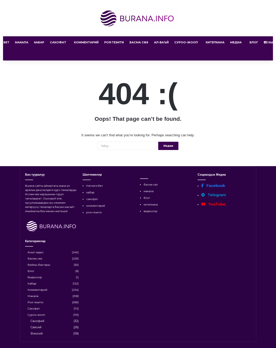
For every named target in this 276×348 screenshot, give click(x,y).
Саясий (36, 327)
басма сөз (151, 184)
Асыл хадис (35, 252)
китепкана (151, 204)
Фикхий (37, 333)
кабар (90, 192)
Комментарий (86, 42)
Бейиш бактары (38, 264)
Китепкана (215, 42)
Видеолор (34, 277)
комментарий (95, 205)
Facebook (215, 185)
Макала (21, 42)
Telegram (216, 195)
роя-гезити (94, 212)
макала (149, 191)
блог (147, 197)
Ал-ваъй (161, 42)
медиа (236, 42)
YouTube (216, 204)
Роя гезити (114, 42)
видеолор (150, 211)
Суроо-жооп (186, 42)
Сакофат (58, 42)
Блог (254, 42)
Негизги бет (94, 185)
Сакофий (37, 321)
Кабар (39, 42)
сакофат (92, 199)
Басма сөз (139, 42)
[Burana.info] (138, 18)
